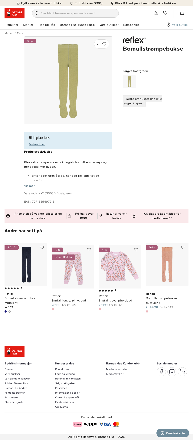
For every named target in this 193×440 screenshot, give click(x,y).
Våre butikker (109, 25)
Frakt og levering (65, 374)
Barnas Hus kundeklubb (77, 25)
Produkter (11, 25)
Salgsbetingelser (65, 383)
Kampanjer (131, 25)
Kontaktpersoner (15, 392)
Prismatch (61, 388)
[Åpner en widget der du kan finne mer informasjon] (172, 433)
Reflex (21, 33)
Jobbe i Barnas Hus (16, 383)
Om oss (9, 369)
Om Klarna (61, 406)
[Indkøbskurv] (183, 13)
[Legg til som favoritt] (42, 247)
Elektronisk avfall (65, 402)
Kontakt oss (62, 369)
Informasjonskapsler (67, 392)
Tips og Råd (46, 25)
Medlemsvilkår (114, 374)
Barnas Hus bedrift (16, 388)
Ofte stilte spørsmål (67, 397)
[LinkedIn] (182, 371)
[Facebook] (161, 371)
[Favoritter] (165, 12)
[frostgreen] (129, 81)
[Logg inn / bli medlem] (156, 12)
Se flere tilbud (37, 144)
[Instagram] (171, 371)
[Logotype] (15, 13)
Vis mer (29, 186)
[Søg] (36, 13)
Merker (28, 25)
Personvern (11, 397)
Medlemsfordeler (116, 369)
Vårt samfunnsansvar (17, 378)
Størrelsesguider (15, 402)
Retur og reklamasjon (68, 378)
